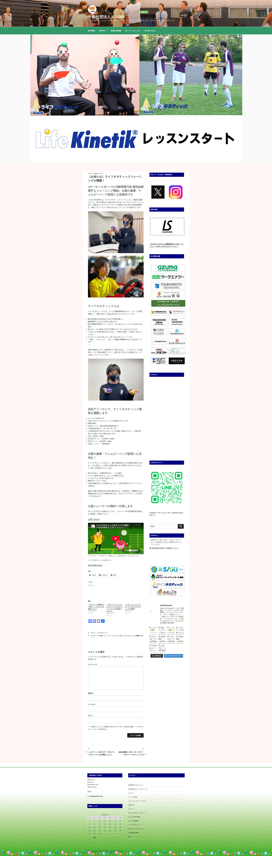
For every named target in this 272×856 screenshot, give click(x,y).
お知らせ (131, 805)
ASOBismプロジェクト (136, 785)
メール (91, 704)
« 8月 (94, 837)
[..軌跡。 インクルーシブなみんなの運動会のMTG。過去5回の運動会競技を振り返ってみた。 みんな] (162, 630)
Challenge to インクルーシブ (138, 789)
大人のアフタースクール (136, 829)
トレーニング (107, 635)
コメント (92, 664)
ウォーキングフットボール (137, 801)
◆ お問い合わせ (150, 31)
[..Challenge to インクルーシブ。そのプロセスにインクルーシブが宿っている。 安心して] (153, 648)
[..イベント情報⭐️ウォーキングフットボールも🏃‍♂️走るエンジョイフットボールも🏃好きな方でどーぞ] (171, 630)
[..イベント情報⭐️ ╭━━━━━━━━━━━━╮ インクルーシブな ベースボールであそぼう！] (153, 630)
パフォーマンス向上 (117, 635)
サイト (90, 715)
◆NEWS (102, 31)
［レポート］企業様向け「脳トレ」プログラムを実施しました (96, 607)
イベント (131, 793)
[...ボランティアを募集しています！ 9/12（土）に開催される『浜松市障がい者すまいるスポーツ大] (180, 630)
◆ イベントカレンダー (133, 31)
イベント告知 (132, 797)
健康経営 (137, 635)
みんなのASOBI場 (134, 817)
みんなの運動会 (133, 821)
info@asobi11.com (97, 796)
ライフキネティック (102, 632)
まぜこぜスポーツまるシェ (137, 813)
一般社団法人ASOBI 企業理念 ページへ (164, 548)
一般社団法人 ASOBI (106, 17)
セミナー (93, 632)
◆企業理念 (91, 31)
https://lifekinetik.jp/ (95, 565)
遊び (129, 837)
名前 (91, 693)
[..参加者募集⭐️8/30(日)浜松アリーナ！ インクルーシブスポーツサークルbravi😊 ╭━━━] (162, 639)
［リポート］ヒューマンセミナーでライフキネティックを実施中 (133, 607)
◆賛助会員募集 (116, 31)
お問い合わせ (93, 519)
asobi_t (101, 173)
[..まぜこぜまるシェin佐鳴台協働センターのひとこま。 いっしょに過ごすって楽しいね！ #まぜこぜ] (171, 639)
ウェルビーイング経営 (97, 635)
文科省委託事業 (133, 833)
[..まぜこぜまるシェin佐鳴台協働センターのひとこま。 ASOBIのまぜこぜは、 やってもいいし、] (153, 639)
